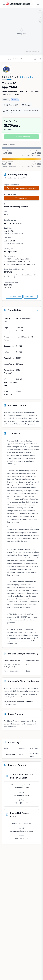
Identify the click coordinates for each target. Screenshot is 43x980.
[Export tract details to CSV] (38, 310)
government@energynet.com (21, 831)
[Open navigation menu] (4, 4)
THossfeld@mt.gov (21, 795)
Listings (7, 59)
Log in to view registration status (23, 188)
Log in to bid (23, 198)
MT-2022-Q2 (17, 59)
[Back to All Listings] (3, 59)
